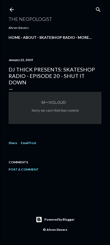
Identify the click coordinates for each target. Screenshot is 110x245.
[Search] (98, 8)
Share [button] (13, 143)
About (30, 37)
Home (14, 37)
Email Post (28, 143)
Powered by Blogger (59, 219)
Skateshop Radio (57, 37)
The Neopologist (30, 19)
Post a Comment (24, 169)
